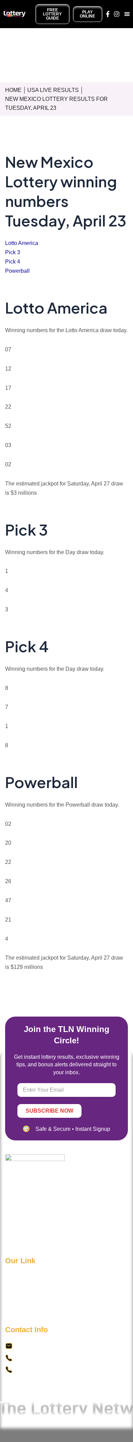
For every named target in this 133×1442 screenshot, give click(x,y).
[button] (127, 14)
